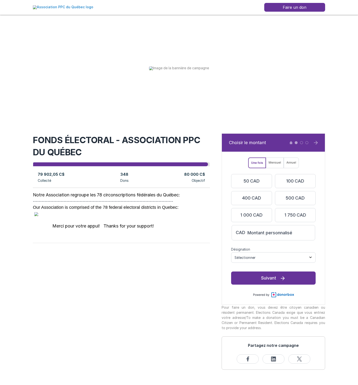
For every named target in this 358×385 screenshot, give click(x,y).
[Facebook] (248, 359)
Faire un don (294, 7)
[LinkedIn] (273, 359)
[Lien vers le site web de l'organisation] (63, 7)
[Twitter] (299, 359)
